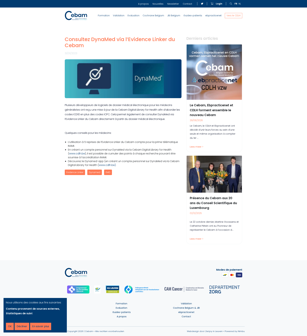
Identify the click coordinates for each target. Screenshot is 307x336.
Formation (104, 15)
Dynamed (94, 172)
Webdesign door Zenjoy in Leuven (205, 331)
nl (240, 3)
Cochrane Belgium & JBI (186, 307)
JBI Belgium (173, 15)
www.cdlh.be (77, 153)
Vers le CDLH (233, 15)
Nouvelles (158, 3)
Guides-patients (192, 15)
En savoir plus (40, 326)
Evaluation (133, 15)
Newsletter (173, 3)
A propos (143, 3)
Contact (187, 3)
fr (236, 3)
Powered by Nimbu (235, 331)
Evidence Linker (74, 172)
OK (10, 326)
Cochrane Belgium (153, 15)
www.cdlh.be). (107, 165)
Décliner (22, 326)
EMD (108, 172)
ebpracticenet (213, 15)
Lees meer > (196, 146)
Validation (118, 15)
